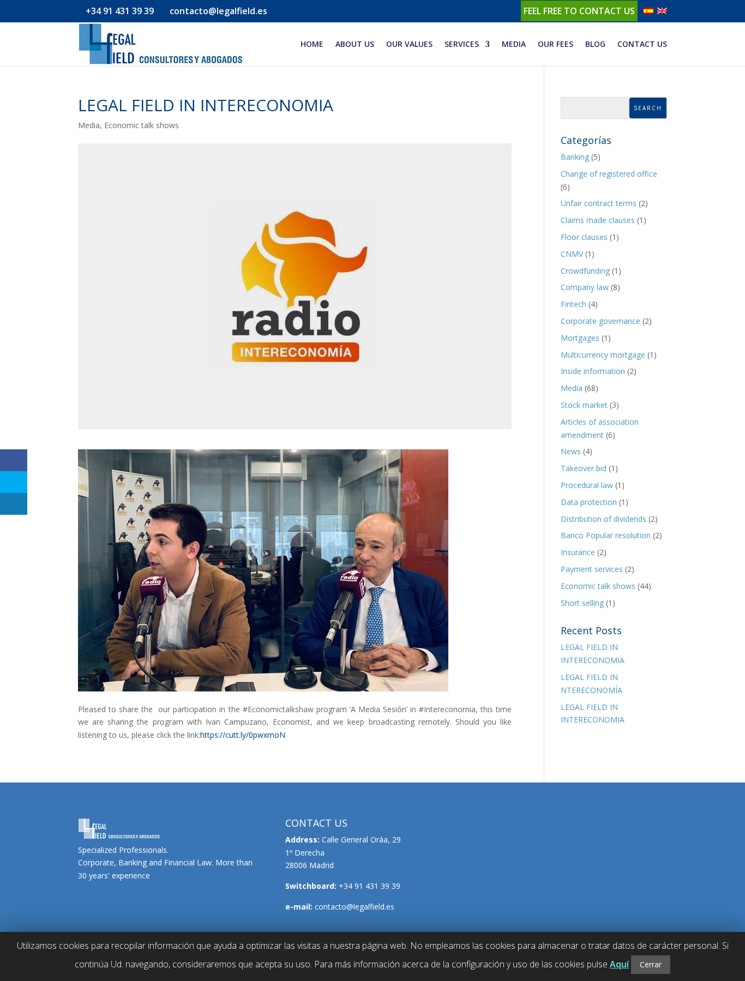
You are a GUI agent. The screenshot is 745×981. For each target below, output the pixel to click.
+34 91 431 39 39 (120, 11)
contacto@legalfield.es (354, 906)
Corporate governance (600, 321)
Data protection (589, 502)
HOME (312, 44)
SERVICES (461, 44)
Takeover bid (583, 468)
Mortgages (580, 338)
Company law (585, 287)
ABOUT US (354, 44)
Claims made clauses (598, 220)
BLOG (595, 44)
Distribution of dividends (603, 519)
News (571, 451)
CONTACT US (642, 44)
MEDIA (514, 44)
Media (89, 125)
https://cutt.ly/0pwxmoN (242, 735)
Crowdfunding (585, 271)
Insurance (578, 552)
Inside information (593, 371)
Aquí (619, 964)
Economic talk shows (141, 125)
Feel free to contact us (579, 11)
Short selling (582, 603)
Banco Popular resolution (606, 535)
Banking (575, 157)
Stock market (584, 405)
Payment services (592, 569)
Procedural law (587, 485)
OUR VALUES (409, 44)
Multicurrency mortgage (603, 355)
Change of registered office (609, 173)
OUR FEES (555, 44)
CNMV (572, 254)
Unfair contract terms (598, 203)
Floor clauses (584, 237)
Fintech (573, 304)
